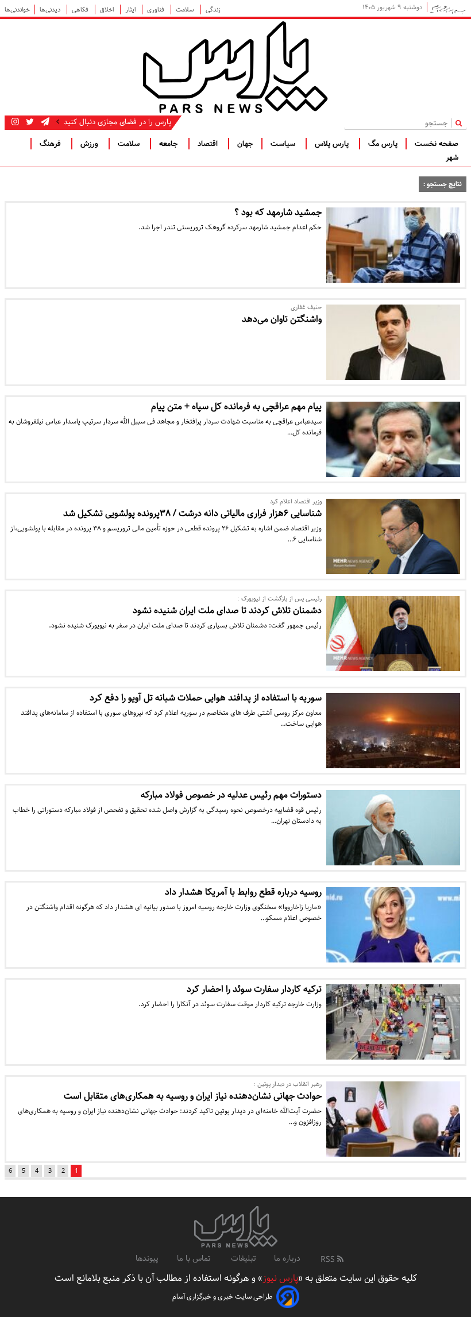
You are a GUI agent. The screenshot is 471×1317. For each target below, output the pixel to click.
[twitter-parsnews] (28, 122)
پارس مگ (382, 143)
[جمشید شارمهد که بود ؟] (393, 245)
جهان (245, 143)
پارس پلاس (333, 143)
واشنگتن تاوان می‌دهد (282, 319)
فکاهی (81, 9)
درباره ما (287, 1258)
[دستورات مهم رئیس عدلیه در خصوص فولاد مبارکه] (393, 827)
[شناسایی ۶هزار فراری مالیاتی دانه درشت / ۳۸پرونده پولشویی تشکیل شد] (393, 536)
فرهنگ (51, 143)
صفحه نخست (436, 143)
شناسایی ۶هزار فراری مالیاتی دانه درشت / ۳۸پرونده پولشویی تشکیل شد (192, 513)
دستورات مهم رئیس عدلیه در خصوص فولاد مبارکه (231, 795)
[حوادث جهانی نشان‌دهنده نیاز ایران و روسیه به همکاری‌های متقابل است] (393, 1119)
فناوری (156, 9)
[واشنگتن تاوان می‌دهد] (393, 342)
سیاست (284, 143)
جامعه (169, 143)
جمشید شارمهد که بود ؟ (278, 212)
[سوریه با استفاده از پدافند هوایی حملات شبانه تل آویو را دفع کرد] (393, 730)
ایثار (131, 9)
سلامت (186, 9)
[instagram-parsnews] (15, 122)
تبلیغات (243, 1258)
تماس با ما (195, 1258)
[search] (460, 122)
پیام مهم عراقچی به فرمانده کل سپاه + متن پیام (236, 406)
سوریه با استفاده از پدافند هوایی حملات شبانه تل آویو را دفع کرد (206, 698)
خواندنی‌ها (17, 9)
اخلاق (107, 9)
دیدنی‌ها (51, 9)
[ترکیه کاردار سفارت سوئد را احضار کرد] (393, 1022)
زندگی (213, 9)
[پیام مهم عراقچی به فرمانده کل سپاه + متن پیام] (393, 439)
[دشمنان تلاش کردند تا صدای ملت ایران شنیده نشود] (393, 633)
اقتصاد (209, 143)
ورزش (90, 143)
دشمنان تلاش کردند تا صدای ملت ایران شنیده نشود (227, 610)
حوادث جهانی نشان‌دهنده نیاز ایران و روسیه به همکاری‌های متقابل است (193, 1096)
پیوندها (147, 1258)
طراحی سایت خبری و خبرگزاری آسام (222, 1296)
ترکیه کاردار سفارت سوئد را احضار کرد (254, 989)
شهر (452, 157)
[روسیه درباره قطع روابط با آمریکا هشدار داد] (393, 924)
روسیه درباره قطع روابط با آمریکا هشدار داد (243, 892)
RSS (329, 1259)
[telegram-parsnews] (44, 122)
